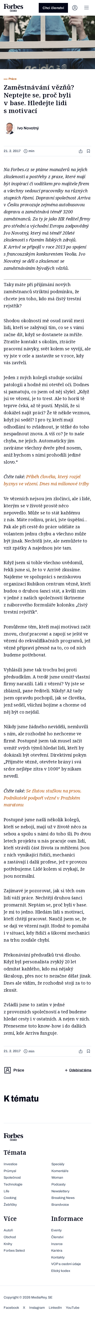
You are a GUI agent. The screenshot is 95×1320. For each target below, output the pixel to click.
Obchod (10, 1237)
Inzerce (57, 1244)
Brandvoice (60, 1204)
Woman (57, 1177)
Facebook (11, 1308)
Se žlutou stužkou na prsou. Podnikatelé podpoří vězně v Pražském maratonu (42, 798)
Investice (10, 1164)
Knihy (8, 1244)
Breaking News (63, 1198)
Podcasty (58, 1184)
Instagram (37, 1308)
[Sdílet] (81, 151)
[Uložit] (88, 151)
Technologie (13, 1184)
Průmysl (10, 1171)
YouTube (72, 1308)
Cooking (10, 1198)
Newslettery (60, 1191)
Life (6, 1191)
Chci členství (53, 8)
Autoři (8, 1230)
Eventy (56, 1230)
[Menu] (86, 8)
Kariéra (56, 1250)
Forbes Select (14, 1250)
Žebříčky (10, 1204)
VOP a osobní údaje (66, 1264)
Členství (57, 1237)
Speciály (57, 1164)
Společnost (12, 1177)
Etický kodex (60, 1271)
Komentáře (59, 1171)
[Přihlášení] (75, 8)
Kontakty (58, 1257)
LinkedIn (55, 1308)
